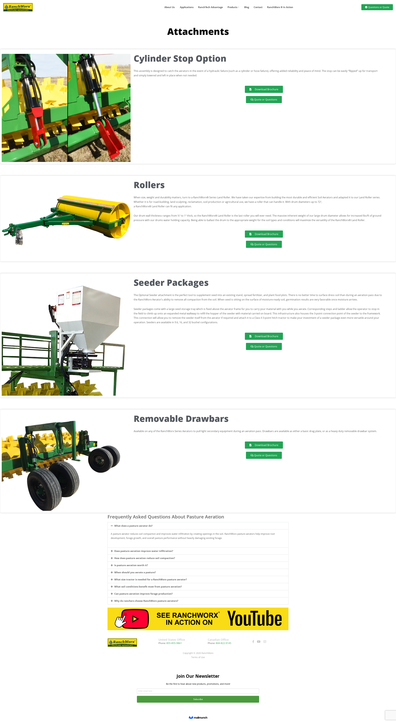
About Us (169, 7)
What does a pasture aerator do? (133, 525)
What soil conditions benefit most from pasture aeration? (148, 586)
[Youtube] (258, 641)
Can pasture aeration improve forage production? (143, 593)
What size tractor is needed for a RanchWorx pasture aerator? (150, 579)
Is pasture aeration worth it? (131, 565)
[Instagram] (264, 641)
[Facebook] (253, 641)
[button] (198, 525)
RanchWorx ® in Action (280, 7)
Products (232, 7)
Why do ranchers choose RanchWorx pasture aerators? (146, 600)
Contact (258, 7)
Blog (246, 7)
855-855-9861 (174, 643)
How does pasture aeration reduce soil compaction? (144, 558)
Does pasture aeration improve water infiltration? (143, 550)
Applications (186, 7)
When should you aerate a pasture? (135, 572)
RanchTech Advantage (210, 7)
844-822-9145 (223, 643)
